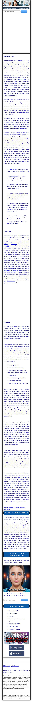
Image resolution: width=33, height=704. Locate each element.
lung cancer (12, 242)
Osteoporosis (11, 281)
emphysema (21, 242)
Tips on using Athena (23, 8)
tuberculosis (9, 279)
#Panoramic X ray (12, 507)
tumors (14, 169)
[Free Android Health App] (16, 650)
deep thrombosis (22, 477)
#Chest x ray (21, 507)
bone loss (26, 110)
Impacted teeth (13, 176)
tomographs (22, 134)
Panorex (20, 60)
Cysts (10, 169)
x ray (7, 326)
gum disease (24, 112)
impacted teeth (22, 128)
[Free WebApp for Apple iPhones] (16, 656)
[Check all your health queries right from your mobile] (16, 644)
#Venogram (6, 509)
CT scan (13, 272)
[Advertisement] (16, 34)
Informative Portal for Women (10, 8)
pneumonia (14, 244)
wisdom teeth (22, 79)
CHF (7, 246)
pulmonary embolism (10, 270)
